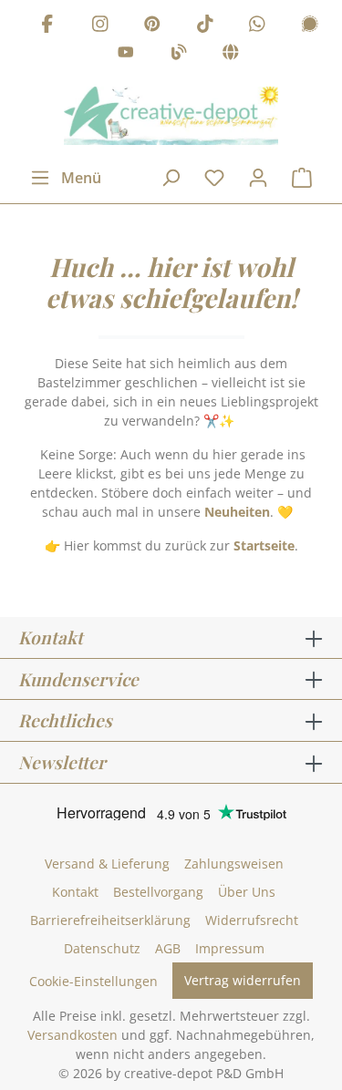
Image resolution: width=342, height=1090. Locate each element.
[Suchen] (170, 177)
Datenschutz (102, 948)
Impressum (229, 948)
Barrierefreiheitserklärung (110, 920)
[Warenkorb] (302, 177)
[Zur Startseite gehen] (171, 116)
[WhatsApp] (257, 26)
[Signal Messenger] (310, 26)
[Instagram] (100, 26)
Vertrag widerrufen (242, 980)
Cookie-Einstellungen (93, 981)
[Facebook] (47, 26)
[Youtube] (126, 55)
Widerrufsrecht (251, 920)
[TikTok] (205, 26)
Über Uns (246, 891)
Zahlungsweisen (234, 863)
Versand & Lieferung (107, 863)
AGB (168, 948)
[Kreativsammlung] (231, 55)
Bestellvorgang (158, 891)
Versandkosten (72, 1035)
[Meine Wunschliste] (214, 177)
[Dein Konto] (258, 177)
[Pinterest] (152, 26)
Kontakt (75, 891)
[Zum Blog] (179, 55)
